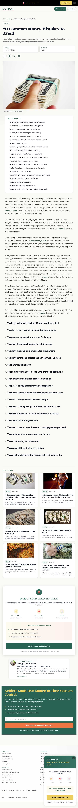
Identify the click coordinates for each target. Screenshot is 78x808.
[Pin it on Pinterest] (9, 56)
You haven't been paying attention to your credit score (28, 164)
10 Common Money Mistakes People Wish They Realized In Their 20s (57, 496)
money (61, 228)
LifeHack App (44, 753)
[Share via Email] (19, 56)
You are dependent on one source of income (24, 178)
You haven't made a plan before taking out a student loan (29, 157)
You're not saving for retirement (20, 182)
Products (43, 751)
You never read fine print (18, 143)
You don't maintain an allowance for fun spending (26, 136)
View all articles (21, 676)
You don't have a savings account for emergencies (26, 126)
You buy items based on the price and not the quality (27, 168)
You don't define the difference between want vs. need (28, 140)
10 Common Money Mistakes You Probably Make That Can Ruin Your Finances (20, 497)
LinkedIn (34, 790)
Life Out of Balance (7, 777)
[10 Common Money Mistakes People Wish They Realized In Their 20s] (57, 481)
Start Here (6, 751)
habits (42, 313)
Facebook (4, 790)
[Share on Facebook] (5, 56)
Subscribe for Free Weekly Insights (39, 725)
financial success (11, 210)
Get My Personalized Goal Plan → (39, 646)
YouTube (27, 790)
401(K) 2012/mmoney (17, 111)
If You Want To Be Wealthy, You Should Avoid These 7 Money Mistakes (55, 567)
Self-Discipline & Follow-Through (11, 772)
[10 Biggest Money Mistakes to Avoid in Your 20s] (20, 517)
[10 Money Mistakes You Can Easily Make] (57, 516)
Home (4, 19)
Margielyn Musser (9, 50)
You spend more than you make (20, 171)
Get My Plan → (66, 3)
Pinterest (19, 790)
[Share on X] (14, 56)
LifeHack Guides (6, 753)
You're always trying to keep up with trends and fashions (29, 147)
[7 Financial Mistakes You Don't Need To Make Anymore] (20, 550)
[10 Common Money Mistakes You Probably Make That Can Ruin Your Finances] (20, 481)
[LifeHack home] (8, 8)
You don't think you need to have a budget (24, 161)
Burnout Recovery (7, 769)
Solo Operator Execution (9, 782)
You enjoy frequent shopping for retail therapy (25, 133)
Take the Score (60, 9)
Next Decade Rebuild (7, 780)
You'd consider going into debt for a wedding (24, 150)
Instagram (12, 790)
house (45, 277)
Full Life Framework (7, 758)
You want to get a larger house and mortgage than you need (30, 175)
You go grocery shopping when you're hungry (25, 129)
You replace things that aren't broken (22, 185)
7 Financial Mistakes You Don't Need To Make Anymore (20, 565)
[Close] (74, 3)
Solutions (5, 767)
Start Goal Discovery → (60, 797)
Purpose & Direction (7, 774)
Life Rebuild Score (7, 756)
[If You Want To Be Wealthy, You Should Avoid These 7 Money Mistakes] (57, 551)
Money (10, 19)
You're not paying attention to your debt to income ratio (29, 189)
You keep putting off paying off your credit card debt (28, 122)
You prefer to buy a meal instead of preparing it (26, 154)
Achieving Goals (6, 763)
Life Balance (5, 761)
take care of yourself (38, 241)
